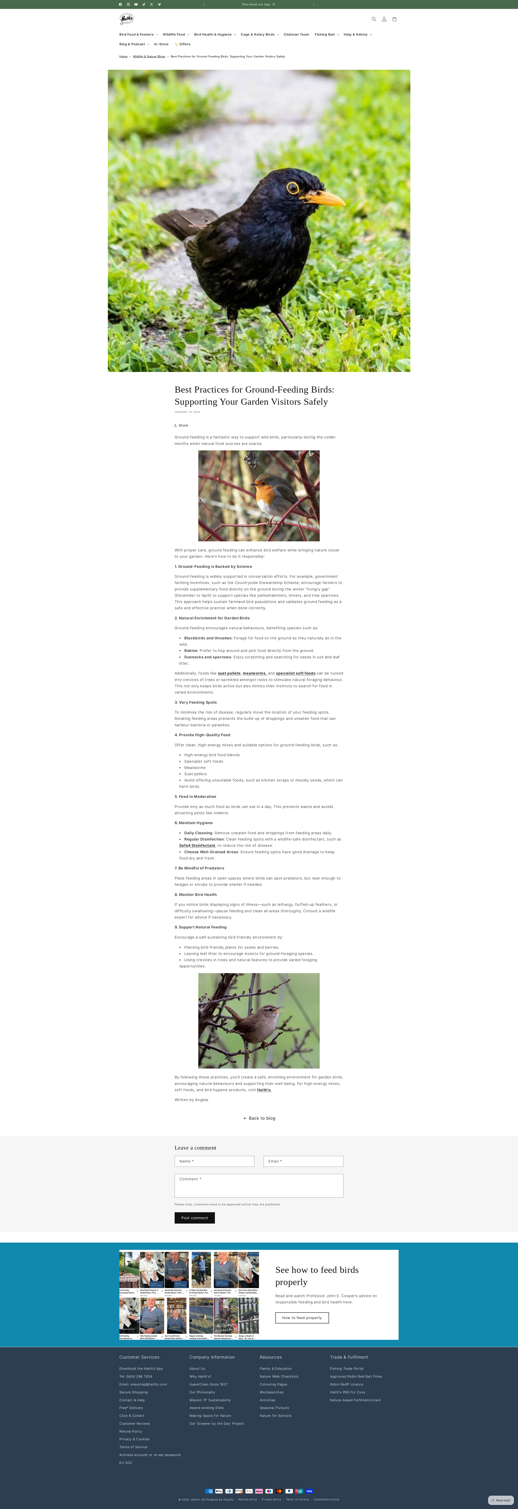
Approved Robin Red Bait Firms (356, 1376)
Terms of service (297, 1499)
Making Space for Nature (210, 1415)
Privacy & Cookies (134, 1439)
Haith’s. (264, 1090)
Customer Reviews (134, 1423)
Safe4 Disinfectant (197, 845)
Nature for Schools (275, 1415)
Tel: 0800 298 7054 (135, 1376)
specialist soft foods (296, 673)
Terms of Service (133, 1447)
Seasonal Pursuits (274, 1408)
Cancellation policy (327, 1499)
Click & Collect (131, 1415)
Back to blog (262, 1118)
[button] (138, 34)
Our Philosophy (202, 1392)
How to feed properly (302, 1318)
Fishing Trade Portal (347, 1368)
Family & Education (276, 1368)
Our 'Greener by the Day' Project (217, 1423)
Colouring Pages (273, 1384)
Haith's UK (198, 1499)
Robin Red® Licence (346, 1384)
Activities (267, 1400)
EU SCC (126, 1462)
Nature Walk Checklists (279, 1376)
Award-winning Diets (207, 1408)
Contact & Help (132, 1400)
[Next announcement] (313, 4)
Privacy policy (271, 1499)
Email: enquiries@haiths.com (143, 1384)
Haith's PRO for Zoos (347, 1392)
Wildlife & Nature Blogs (149, 56)
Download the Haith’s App (141, 1368)
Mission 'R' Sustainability (210, 1400)
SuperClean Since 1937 (209, 1384)
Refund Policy (130, 1431)
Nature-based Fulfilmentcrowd (355, 1400)
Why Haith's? (200, 1376)
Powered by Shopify (220, 1499)
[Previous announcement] (204, 4)
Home (123, 56)
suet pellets (229, 673)
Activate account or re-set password (150, 1455)
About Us (197, 1368)
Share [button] (183, 425)
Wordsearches (271, 1392)
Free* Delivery (131, 1408)
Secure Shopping (133, 1392)
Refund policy (248, 1499)
